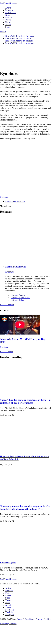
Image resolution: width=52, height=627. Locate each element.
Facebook (9, 610)
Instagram (9, 614)
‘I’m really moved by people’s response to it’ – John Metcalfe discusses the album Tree (25, 507)
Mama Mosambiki (15, 266)
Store (7, 27)
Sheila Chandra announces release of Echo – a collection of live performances (25, 401)
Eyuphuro (4, 197)
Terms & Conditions (25, 619)
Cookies (46, 619)
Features (8, 17)
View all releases (7, 304)
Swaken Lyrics (8, 562)
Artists (8, 8)
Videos (8, 20)
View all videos (6, 351)
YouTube (9, 612)
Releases (9, 10)
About (8, 24)
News (7, 15)
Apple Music (20, 297)
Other (17, 300)
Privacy (39, 619)
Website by (8, 623)
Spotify (18, 295)
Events (8, 22)
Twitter (8, 607)
